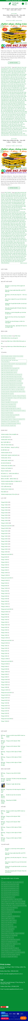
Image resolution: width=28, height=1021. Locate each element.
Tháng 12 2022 (4, 606)
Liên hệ (24, 1016)
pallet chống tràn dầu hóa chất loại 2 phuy (14, 89)
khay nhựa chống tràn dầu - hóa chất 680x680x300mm (11, 203)
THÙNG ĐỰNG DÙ (5, 452)
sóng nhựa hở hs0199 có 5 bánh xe (8, 389)
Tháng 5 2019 (4, 708)
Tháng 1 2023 (4, 603)
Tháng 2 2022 (4, 632)
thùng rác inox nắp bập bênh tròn (7, 909)
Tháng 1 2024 (4, 572)
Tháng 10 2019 (4, 695)
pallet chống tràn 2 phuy (17, 128)
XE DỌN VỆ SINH (5, 463)
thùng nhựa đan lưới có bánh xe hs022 (17, 391)
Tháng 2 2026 (4, 517)
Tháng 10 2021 (4, 643)
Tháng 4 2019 (4, 710)
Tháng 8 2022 (4, 616)
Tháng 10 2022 (4, 611)
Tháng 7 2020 (4, 671)
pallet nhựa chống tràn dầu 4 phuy (15, 70)
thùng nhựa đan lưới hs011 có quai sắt (8, 395)
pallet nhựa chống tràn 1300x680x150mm (16, 103)
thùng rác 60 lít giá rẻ (21, 395)
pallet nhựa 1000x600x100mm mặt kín (9, 372)
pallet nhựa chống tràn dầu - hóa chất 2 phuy (9, 254)
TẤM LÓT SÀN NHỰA (6, 444)
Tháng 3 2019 (4, 713)
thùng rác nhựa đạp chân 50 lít (7, 931)
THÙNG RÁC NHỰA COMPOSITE (9, 455)
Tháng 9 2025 (4, 531)
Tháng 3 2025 (4, 546)
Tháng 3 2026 (4, 515)
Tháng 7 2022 (4, 619)
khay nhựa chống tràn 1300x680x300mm (18, 227)
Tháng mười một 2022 (6, 609)
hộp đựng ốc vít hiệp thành (6, 882)
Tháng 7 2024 (4, 559)
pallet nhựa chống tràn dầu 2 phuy (7, 228)
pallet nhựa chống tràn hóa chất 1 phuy (10, 245)
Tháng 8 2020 (4, 669)
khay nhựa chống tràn (20, 78)
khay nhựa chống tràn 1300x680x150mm (15, 93)
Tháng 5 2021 (4, 648)
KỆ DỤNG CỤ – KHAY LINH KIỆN (9, 473)
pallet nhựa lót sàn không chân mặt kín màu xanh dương (11, 383)
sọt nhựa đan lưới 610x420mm (7, 899)
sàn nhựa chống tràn (18, 119)
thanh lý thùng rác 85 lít (6, 901)
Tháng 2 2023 (4, 601)
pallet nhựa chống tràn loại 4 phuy (16, 133)
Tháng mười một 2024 (6, 554)
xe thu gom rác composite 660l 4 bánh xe (9, 956)
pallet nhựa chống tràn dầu (9, 220)
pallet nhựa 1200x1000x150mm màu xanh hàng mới (11, 374)
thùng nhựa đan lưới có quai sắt (7, 393)
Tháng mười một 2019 (6, 692)
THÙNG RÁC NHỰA (6, 460)
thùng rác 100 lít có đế (5, 400)
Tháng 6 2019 (4, 705)
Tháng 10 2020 (4, 663)
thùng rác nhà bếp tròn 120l (6, 410)
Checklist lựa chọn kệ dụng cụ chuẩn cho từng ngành (15, 322)
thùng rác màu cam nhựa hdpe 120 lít (8, 404)
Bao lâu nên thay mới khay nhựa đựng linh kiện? (15, 317)
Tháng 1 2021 (4, 656)
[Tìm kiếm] (23, 4)
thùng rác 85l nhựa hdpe (20, 903)
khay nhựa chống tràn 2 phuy (8, 261)
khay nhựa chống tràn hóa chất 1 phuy (8, 235)
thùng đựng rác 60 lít (5, 421)
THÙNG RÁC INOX (5, 439)
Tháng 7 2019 (4, 703)
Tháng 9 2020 (4, 666)
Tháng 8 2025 (4, 533)
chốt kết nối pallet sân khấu (6, 356)
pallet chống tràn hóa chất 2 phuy (7, 104)
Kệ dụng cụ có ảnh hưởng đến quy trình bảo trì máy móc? (15, 313)
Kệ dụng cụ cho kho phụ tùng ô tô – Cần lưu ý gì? (16, 295)
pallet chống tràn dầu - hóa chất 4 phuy (16, 100)
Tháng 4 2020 (4, 679)
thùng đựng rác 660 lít (16, 950)
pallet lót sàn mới (14, 370)
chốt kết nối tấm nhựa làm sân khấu (8, 358)
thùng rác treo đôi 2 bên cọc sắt (7, 937)
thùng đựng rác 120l (15, 421)
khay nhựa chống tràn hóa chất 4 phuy (8, 257)
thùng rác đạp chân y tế (5, 950)
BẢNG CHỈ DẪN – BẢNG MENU (9, 478)
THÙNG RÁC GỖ (5, 457)
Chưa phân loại (4, 476)
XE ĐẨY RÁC (4, 450)
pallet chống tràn (4, 108)
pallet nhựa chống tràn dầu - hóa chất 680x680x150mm (11, 200)
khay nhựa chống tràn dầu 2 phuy (9, 225)
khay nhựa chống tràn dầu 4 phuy (14, 114)
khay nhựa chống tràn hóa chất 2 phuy (8, 78)
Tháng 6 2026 (4, 507)
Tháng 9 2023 (4, 583)
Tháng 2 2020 (4, 684)
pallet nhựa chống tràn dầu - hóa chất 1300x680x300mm (12, 217)
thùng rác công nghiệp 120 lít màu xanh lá (9, 402)
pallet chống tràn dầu (16, 121)
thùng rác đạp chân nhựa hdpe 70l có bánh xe (9, 948)
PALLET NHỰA (14, 13)
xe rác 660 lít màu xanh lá (19, 952)
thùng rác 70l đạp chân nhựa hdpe (7, 903)
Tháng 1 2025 (4, 551)
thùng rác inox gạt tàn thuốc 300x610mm (9, 907)
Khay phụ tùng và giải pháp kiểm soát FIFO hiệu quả (15, 291)
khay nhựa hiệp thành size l (18, 882)
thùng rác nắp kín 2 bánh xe (6, 419)
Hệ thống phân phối (12, 1016)
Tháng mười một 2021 (6, 640)
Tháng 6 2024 (4, 562)
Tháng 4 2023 (4, 596)
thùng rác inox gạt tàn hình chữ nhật (19, 905)
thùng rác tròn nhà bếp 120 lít (19, 419)
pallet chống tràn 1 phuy (12, 108)
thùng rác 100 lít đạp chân (6, 905)
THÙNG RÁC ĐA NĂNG (7, 465)
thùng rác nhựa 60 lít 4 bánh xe (19, 410)
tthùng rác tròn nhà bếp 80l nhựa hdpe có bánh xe (10, 423)
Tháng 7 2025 (4, 536)
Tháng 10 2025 (4, 528)
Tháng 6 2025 (4, 538)
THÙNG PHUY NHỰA (6, 489)
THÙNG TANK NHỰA (6, 483)
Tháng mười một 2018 (6, 718)
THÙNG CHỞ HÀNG (6, 468)
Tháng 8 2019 (4, 700)
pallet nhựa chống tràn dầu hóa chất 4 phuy (18, 256)
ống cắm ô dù (12, 425)
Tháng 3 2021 (4, 653)
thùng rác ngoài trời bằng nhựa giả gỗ (8, 406)
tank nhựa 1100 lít (18, 899)
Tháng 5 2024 (4, 564)
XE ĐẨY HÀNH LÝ (5, 437)
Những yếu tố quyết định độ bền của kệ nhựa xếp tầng (16, 304)
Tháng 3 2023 (4, 598)
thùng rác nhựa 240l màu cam (7, 924)
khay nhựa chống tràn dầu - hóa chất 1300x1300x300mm (12, 206)
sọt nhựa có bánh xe (20, 389)
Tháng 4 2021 (4, 650)
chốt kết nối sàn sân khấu (18, 356)
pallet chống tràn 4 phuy (19, 67)
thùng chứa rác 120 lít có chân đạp (18, 901)
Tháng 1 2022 (4, 635)
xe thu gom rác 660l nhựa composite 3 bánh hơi (10, 954)
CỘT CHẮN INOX (5, 486)
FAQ (14, 1017)
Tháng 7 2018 (4, 721)
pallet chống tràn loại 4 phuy (15, 126)
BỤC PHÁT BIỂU (5, 442)
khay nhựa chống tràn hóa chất (9, 90)
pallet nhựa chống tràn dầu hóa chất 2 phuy (9, 243)
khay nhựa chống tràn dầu (8, 207)
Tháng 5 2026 (4, 510)
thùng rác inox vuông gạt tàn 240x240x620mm (10, 916)
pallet (2, 96)
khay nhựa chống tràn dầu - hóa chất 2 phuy (11, 198)
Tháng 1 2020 (4, 687)
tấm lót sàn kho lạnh (5, 425)
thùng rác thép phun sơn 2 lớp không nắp (9, 935)
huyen (20, 20)
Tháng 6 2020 (4, 674)
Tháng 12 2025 (4, 523)
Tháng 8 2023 (4, 585)
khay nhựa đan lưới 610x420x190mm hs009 (10, 886)
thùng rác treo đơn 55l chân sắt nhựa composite (10, 939)
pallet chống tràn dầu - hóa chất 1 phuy (15, 81)
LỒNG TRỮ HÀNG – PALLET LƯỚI (9, 447)
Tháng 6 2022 (4, 622)
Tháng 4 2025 (4, 544)
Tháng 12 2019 (4, 690)
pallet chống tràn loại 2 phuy (16, 231)
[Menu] (2, 3)
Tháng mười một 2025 (6, 525)
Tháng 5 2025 (4, 541)
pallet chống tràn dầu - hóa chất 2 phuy (13, 118)
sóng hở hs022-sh (20, 387)
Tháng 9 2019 (4, 697)
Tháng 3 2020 (4, 682)
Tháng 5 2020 (4, 676)
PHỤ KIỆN (3, 491)
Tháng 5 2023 (4, 593)
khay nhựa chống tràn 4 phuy (19, 107)
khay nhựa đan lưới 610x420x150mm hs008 (10, 884)
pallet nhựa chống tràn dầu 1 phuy (12, 75)
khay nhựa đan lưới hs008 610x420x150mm (10, 890)
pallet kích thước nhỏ (5, 370)
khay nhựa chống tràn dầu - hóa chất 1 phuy (11, 111)
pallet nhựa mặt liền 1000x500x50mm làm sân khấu (11, 385)
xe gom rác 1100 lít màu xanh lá (7, 952)
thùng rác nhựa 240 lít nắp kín (7, 412)
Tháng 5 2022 (4, 624)
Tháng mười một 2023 (6, 577)
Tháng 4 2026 (4, 512)
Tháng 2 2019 (4, 716)
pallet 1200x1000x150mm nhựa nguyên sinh (10, 368)
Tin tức (20, 1016)
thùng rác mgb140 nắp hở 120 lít (7, 918)
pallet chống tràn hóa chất (6, 86)
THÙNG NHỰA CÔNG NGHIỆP (8, 434)
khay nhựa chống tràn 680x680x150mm (17, 85)
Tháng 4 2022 (4, 627)
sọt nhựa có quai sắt (5, 391)
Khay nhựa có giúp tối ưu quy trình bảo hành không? (15, 300)
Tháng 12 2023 (4, 575)
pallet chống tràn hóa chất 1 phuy (10, 96)
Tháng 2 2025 (4, 549)
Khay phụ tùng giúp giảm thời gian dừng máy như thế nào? (15, 308)
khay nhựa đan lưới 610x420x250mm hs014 (10, 888)
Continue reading (14, 62)
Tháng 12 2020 (4, 658)
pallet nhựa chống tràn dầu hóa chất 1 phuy (17, 202)
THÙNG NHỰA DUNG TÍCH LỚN (9, 494)
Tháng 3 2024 (4, 570)
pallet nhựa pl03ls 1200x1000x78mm (8, 387)
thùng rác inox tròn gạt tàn (6, 914)
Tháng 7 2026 (4, 504)
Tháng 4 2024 (4, 567)
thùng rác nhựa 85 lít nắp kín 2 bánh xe (8, 920)
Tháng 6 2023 (4, 590)
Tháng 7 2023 (4, 588)
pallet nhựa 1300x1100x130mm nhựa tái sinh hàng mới (12, 378)
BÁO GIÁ (23, 1018)
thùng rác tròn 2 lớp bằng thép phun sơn (9, 941)
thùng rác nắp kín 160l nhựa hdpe (7, 933)
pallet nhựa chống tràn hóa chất (15, 92)
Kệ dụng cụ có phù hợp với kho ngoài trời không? (15, 286)
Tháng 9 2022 (4, 614)
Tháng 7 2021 (4, 645)
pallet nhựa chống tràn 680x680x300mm (11, 74)
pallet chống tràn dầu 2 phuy (17, 97)
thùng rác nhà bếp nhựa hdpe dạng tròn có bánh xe (11, 408)
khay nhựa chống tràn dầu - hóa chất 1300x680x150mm (12, 214)
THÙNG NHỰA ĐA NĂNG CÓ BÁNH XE (10, 481)
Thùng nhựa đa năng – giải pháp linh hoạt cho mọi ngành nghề (16, 326)
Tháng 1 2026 (4, 520)
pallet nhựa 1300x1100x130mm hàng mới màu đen (11, 376)
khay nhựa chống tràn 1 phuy (11, 115)
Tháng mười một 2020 (6, 661)
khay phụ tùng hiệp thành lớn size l (8, 897)
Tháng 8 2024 (4, 557)
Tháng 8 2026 (4, 502)
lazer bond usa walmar (6, 335)
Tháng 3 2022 (4, 630)
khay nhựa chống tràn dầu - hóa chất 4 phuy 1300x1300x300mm (9, 361)
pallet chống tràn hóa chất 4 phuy (20, 246)
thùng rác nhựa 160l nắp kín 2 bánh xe (8, 922)
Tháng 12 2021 (4, 637)
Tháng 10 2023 (4, 580)
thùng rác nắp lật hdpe (19, 933)
